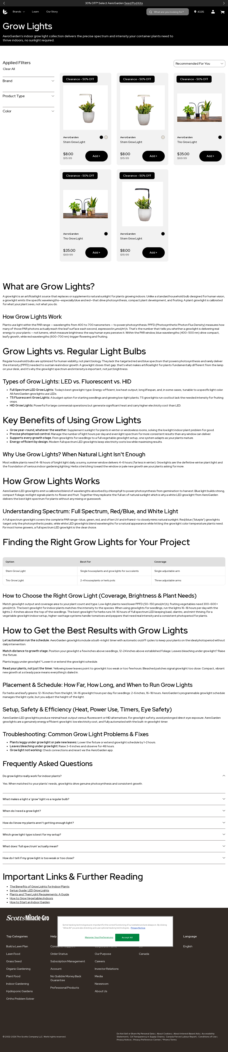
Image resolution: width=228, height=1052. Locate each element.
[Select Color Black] (101, 137)
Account (56, 969)
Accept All (127, 937)
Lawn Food (13, 954)
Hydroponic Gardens (19, 991)
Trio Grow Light (187, 142)
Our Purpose (103, 954)
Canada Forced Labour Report (181, 1036)
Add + (92, 156)
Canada (144, 954)
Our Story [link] (52, 11)
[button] (4, 3)
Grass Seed (14, 961)
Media (99, 976)
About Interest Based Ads (186, 1033)
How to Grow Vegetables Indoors (31, 898)
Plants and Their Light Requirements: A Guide (39, 894)
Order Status (59, 954)
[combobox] (167, 11)
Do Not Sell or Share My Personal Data (136, 1033)
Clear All (9, 69)
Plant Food (13, 976)
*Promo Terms (169, 1039)
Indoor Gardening (17, 984)
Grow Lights (27, 26)
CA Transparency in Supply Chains (147, 1036)
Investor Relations (107, 969)
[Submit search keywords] (150, 12)
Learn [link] (35, 11)
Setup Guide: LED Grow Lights (29, 890)
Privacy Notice (124, 1039)
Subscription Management (67, 961)
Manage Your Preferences (99, 937)
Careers (100, 961)
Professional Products (64, 988)
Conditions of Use (207, 1036)
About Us (101, 991)
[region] (115, 931)
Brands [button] (17, 11)
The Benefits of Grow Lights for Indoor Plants (39, 886)
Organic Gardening (18, 969)
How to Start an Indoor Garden (30, 902)
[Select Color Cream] (106, 137)
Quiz (127, 3)
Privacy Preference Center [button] (146, 1039)
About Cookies (164, 1033)
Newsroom (101, 984)
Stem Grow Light (74, 142)
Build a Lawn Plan (17, 946)
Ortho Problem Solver (20, 999)
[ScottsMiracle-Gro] (5, 11)
